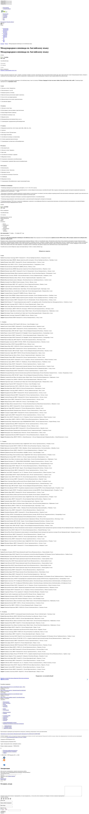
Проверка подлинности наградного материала (13, 723)
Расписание (5, 13)
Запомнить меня (4, 776)
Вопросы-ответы (7, 712)
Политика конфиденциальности (10, 750)
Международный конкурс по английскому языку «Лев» (13, 686)
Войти (4, 708)
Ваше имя (3, 800)
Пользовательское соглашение (10, 751)
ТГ (3, 18)
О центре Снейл (6, 715)
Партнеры (5, 719)
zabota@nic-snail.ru (7, 728)
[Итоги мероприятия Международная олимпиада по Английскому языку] (4, 11)
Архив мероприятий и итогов (9, 722)
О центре (5, 16)
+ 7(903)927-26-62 (7, 727)
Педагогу (5, 15)
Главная (2, 43)
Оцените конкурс (4, 797)
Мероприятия (6, 701)
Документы (5, 716)
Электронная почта (5, 773)
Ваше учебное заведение (6, 802)
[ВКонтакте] (4, 758)
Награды (5, 720)
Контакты (5, 706)
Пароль (2, 774)
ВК (4, 19)
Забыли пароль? (11, 776)
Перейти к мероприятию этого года (8, 70)
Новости (5, 17)
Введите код (3, 808)
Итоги (6, 43)
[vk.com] (2, 781)
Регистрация (6, 7)
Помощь (5, 713)
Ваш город (3, 805)
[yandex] (1, 781)
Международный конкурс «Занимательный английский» (13, 690)
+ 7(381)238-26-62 (7, 725)
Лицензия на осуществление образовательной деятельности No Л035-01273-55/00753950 (20, 733)
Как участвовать (6, 703)
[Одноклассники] (4, 760)
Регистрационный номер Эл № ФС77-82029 (16, 737)
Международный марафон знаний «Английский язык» (13, 697)
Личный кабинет (7, 8)
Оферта (4, 752)
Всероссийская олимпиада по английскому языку (12, 693)
